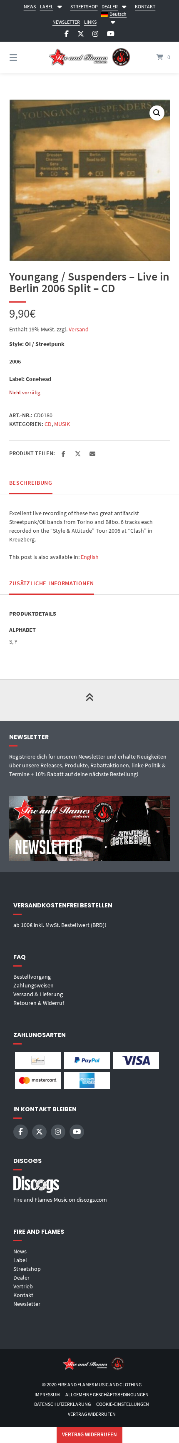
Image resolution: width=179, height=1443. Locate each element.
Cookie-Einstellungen (122, 1404)
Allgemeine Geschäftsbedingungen (107, 1394)
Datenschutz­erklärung (62, 1404)
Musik (62, 424)
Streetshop (27, 1269)
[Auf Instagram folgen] (95, 34)
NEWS (30, 6)
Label (20, 1260)
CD (48, 424)
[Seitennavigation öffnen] (25, 57)
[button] (156, 112)
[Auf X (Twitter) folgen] (80, 34)
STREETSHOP (84, 6)
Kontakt (23, 1295)
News (20, 1251)
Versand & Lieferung (38, 994)
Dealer (21, 1277)
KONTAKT (145, 6)
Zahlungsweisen (33, 985)
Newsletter (26, 1304)
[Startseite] (89, 57)
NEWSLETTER (66, 22)
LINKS (90, 22)
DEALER (110, 6)
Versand (79, 329)
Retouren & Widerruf (38, 1003)
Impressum (47, 1394)
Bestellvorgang (32, 976)
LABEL (46, 6)
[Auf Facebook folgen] (67, 34)
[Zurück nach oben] (89, 700)
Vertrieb (23, 1286)
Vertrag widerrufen (92, 1414)
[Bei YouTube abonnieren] (110, 34)
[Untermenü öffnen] (59, 5)
